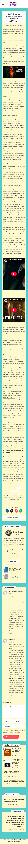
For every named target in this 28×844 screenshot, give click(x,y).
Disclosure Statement (20, 839)
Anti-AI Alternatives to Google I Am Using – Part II (15, 569)
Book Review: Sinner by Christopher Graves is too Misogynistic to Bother (14, 780)
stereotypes (12, 499)
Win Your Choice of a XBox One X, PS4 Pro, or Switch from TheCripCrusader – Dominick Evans (13, 773)
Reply (11, 633)
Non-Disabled (21, 497)
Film (19, 488)
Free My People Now (17, 576)
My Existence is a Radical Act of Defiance (14, 800)
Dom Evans (18, 532)
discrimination (17, 496)
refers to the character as (10, 195)
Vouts (10, 639)
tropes (17, 499)
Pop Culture (15, 490)
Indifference (14, 497)
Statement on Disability (14, 841)
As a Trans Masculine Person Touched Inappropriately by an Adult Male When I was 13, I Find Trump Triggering (15, 821)
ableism (11, 496)
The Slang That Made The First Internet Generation (18, 750)
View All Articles (14, 561)
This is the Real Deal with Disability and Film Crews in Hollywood (17, 761)
